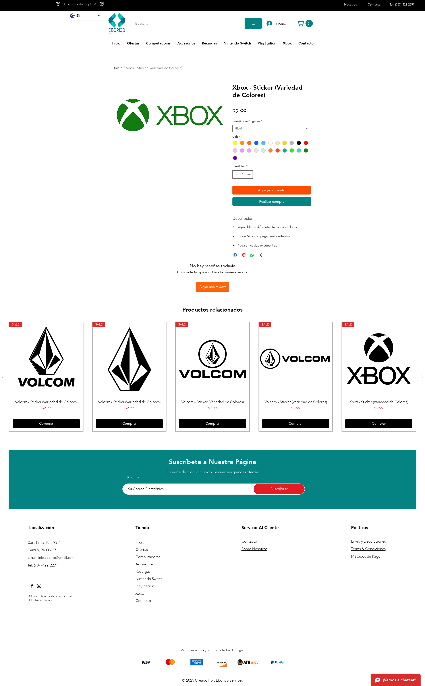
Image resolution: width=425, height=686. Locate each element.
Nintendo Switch (148, 578)
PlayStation (144, 586)
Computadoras (147, 557)
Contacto (143, 600)
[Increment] (249, 174)
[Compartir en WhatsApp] (252, 255)
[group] (212, 377)
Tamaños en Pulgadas (247, 121)
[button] (306, 23)
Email (131, 478)
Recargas (143, 571)
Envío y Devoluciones (369, 541)
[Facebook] (32, 586)
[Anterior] (2, 376)
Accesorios (144, 564)
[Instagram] (39, 586)
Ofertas (141, 549)
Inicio (118, 68)
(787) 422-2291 (46, 565)
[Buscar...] (253, 23)
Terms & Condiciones (368, 549)
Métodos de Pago (366, 556)
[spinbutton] (243, 174)
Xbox (139, 593)
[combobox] (271, 128)
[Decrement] (236, 174)
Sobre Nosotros (254, 549)
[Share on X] (260, 255)
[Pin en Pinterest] (243, 255)
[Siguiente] (422, 376)
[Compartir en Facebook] (235, 255)
